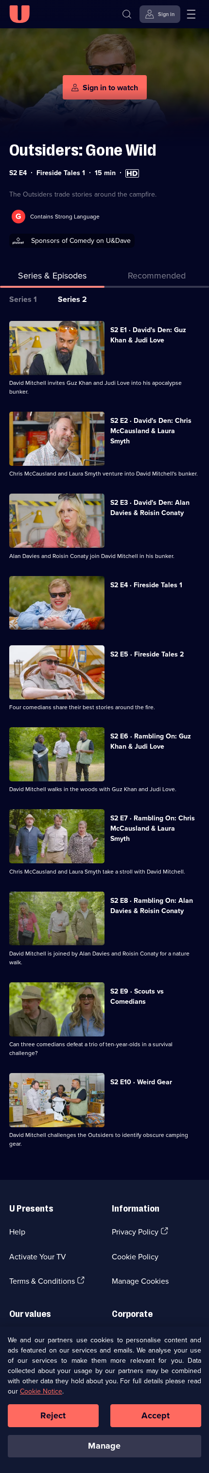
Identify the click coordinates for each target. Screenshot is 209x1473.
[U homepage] (19, 14)
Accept (155, 1415)
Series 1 (23, 299)
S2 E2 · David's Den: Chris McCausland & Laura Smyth (151, 431)
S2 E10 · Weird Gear (141, 1082)
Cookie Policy (135, 1256)
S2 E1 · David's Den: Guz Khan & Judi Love (148, 335)
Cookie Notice (41, 1391)
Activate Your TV (37, 1256)
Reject (53, 1415)
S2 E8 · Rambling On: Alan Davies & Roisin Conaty (151, 906)
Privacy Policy (135, 1231)
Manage (104, 1445)
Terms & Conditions (42, 1280)
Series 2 (72, 299)
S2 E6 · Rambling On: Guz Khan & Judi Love (150, 741)
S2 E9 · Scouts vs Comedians (137, 996)
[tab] (156, 277)
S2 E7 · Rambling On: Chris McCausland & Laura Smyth (152, 828)
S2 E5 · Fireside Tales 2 (147, 654)
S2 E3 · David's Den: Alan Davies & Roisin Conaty (150, 508)
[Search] (127, 14)
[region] (104, 1400)
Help (17, 1231)
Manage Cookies (140, 1280)
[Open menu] (191, 14)
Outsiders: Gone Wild (83, 149)
